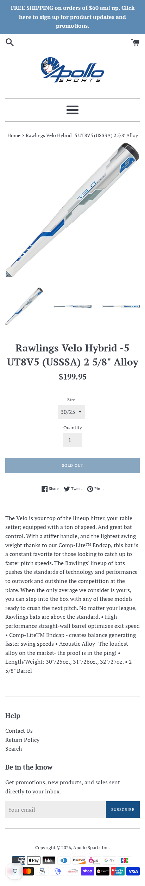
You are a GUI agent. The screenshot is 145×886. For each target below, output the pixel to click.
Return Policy (22, 740)
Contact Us (19, 730)
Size (71, 400)
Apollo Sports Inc (90, 848)
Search (13, 748)
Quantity (72, 428)
